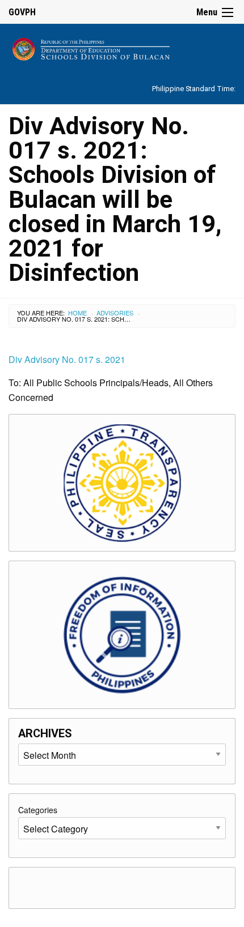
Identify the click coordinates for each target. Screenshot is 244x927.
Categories (37, 809)
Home (77, 312)
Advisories (114, 312)
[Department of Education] (122, 47)
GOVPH (22, 12)
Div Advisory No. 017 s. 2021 (67, 359)
